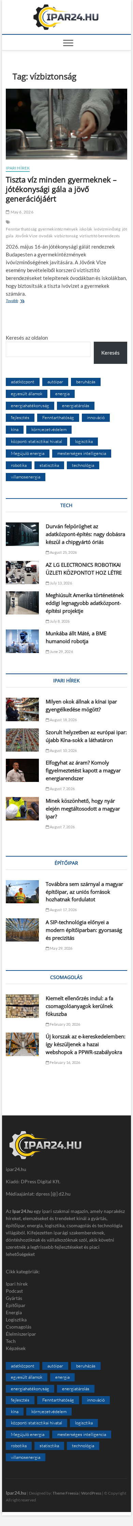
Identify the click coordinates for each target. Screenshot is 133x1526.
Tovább (24, 301)
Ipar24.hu (16, 1493)
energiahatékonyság (30, 405)
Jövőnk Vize (26, 235)
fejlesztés (20, 417)
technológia (83, 465)
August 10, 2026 (63, 750)
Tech (11, 1341)
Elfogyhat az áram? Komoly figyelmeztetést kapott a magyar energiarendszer (83, 770)
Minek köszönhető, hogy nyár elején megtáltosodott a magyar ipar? (83, 808)
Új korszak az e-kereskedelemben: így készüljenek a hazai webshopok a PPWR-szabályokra (85, 1044)
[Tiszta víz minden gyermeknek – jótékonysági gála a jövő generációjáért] (66, 124)
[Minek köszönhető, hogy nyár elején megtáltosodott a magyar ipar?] (22, 808)
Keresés (110, 353)
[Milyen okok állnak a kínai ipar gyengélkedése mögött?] (22, 709)
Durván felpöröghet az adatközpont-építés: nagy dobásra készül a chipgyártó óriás (85, 534)
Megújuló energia (27, 453)
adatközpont (22, 381)
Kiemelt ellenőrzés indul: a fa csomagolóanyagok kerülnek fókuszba (79, 1006)
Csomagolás (18, 1327)
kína (14, 429)
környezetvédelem (48, 429)
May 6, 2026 (21, 211)
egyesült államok (26, 393)
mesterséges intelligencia (81, 453)
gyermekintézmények (58, 229)
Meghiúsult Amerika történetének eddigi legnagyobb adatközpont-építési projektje (85, 603)
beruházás (85, 381)
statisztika (49, 465)
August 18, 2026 (63, 719)
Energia (14, 1312)
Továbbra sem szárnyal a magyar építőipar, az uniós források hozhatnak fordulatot (84, 891)
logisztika (84, 441)
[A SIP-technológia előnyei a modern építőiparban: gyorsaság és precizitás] (22, 930)
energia (62, 393)
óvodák (46, 235)
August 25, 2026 (63, 552)
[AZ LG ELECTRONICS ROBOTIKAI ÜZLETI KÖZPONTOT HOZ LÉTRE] (22, 572)
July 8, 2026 (59, 621)
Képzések (16, 1348)
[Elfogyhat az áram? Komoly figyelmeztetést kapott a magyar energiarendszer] (22, 770)
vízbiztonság (65, 235)
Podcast (14, 1291)
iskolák (85, 229)
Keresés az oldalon (27, 338)
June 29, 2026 (61, 651)
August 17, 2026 (63, 909)
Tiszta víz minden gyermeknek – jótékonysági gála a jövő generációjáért (61, 189)
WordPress (91, 1493)
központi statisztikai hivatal (36, 441)
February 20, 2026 (64, 1024)
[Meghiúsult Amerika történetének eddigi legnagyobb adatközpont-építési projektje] (22, 602)
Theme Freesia (65, 1493)
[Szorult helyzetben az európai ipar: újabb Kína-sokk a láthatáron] (22, 740)
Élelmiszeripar (21, 1334)
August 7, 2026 (62, 788)
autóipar (55, 381)
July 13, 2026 (60, 583)
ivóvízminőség (107, 229)
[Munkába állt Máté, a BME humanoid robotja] (22, 641)
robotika (19, 465)
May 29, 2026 (61, 948)
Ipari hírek (18, 168)
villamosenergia (25, 476)
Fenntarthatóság (21, 229)
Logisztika (16, 1319)
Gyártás (14, 1298)
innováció (96, 417)
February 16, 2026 (64, 1062)
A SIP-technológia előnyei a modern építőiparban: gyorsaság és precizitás (84, 930)
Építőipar (16, 1305)
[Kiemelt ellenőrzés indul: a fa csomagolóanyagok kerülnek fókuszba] (22, 1006)
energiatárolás (75, 405)
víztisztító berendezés (99, 235)
